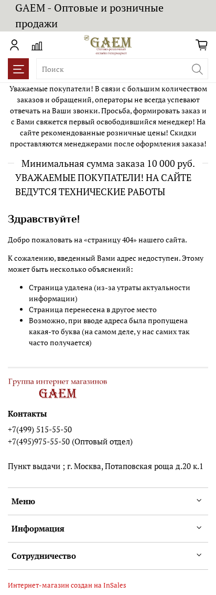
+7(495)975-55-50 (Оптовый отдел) (70, 441)
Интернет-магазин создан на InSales (67, 585)
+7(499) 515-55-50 (40, 429)
